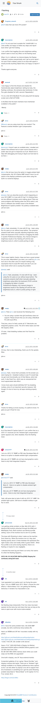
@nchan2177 (5, 477)
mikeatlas (8, 622)
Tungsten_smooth (10, 21)
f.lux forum (17, 3)
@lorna (3, 172)
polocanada (8, 523)
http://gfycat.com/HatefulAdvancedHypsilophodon (17, 637)
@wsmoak (4, 147)
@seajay (4, 195)
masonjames (9, 40)
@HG (2, 626)
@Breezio (4, 124)
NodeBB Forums (22, 695)
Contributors (32, 695)
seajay (7, 169)
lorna (6, 121)
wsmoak (7, 82)
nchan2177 (8, 449)
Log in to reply (35, 14)
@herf (3, 25)
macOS (6, 14)
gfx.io (36, 259)
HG (6, 579)
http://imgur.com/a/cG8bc (9, 677)
